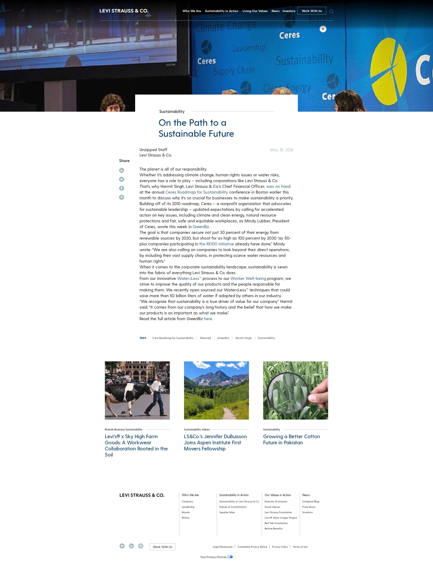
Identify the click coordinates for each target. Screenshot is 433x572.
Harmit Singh (243, 337)
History (186, 517)
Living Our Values (255, 11)
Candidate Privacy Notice (252, 546)
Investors (289, 11)
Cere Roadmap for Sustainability (173, 337)
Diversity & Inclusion (276, 501)
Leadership (188, 506)
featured (205, 337)
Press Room (308, 506)
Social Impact (272, 506)
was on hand (278, 186)
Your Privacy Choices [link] (213, 556)
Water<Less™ (189, 278)
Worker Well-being (248, 278)
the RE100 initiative (216, 243)
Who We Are (192, 11)
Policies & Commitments (233, 506)
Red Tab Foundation (276, 523)
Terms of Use (300, 546)
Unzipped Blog (310, 501)
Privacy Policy (280, 546)
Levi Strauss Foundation (278, 512)
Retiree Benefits (273, 528)
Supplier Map (227, 512)
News (276, 11)
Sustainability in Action (221, 11)
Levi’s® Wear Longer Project (281, 517)
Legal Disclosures (223, 546)
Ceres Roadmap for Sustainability (197, 191)
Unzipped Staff (153, 149)
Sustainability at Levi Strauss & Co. (239, 501)
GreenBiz (223, 337)
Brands (186, 512)
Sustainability (172, 111)
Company (187, 501)
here (208, 318)
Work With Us (312, 11)
